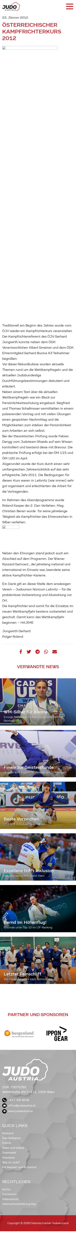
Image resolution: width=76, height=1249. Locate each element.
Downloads (9, 1152)
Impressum (9, 1194)
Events (6, 1143)
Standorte (8, 1157)
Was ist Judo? (11, 1162)
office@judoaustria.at (22, 1105)
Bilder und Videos (13, 1148)
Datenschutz (10, 1199)
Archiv (6, 1189)
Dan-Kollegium (11, 1138)
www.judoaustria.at (20, 1111)
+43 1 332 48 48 (18, 1100)
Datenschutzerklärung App (19, 1204)
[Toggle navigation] (69, 6)
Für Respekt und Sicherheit (19, 1167)
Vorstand (7, 1133)
